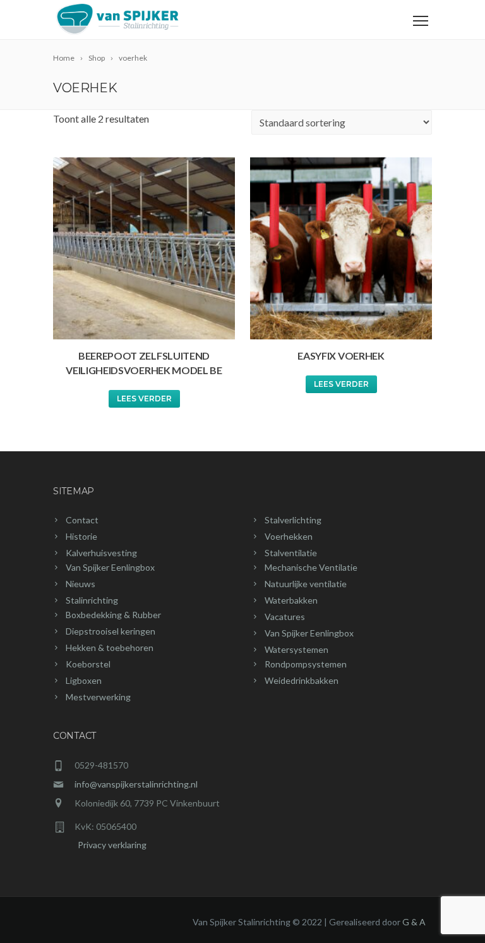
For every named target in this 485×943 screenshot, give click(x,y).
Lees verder (144, 398)
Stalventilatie (291, 552)
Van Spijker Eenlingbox (110, 567)
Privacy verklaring (100, 844)
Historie (81, 536)
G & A (414, 921)
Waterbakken (291, 600)
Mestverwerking (98, 696)
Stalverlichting (293, 519)
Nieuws (80, 583)
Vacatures (285, 616)
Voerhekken (289, 536)
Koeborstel (88, 664)
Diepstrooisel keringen (110, 631)
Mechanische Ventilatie (311, 567)
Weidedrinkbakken (301, 680)
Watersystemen (296, 649)
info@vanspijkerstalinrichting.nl (136, 784)
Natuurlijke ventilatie (306, 583)
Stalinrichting (92, 600)
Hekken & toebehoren (109, 647)
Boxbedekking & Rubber (113, 614)
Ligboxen (84, 680)
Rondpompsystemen (306, 664)
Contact (82, 519)
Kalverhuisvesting (101, 552)
